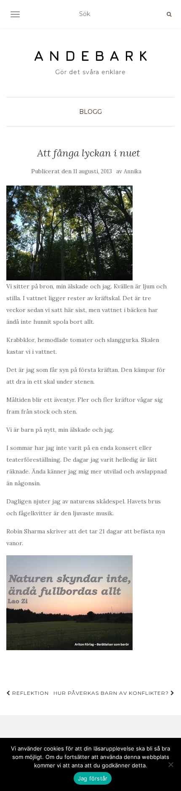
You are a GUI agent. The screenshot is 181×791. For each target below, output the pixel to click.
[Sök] (169, 14)
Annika (132, 171)
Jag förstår (93, 778)
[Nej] (170, 764)
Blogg (90, 112)
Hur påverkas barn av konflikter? (111, 693)
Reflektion (30, 693)
